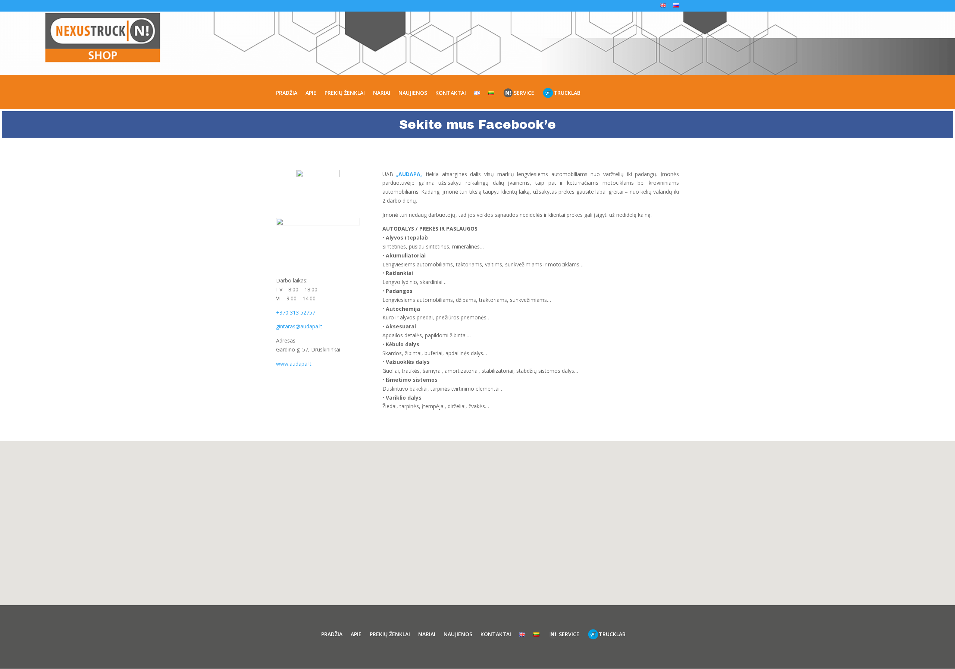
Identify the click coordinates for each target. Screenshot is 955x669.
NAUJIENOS (412, 92)
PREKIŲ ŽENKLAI (345, 92)
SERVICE (524, 92)
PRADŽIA (286, 92)
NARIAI (381, 92)
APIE (311, 92)
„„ (409, 174)
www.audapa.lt (293, 363)
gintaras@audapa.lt (299, 326)
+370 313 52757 (295, 312)
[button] (480, 515)
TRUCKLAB (567, 92)
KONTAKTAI (450, 92)
